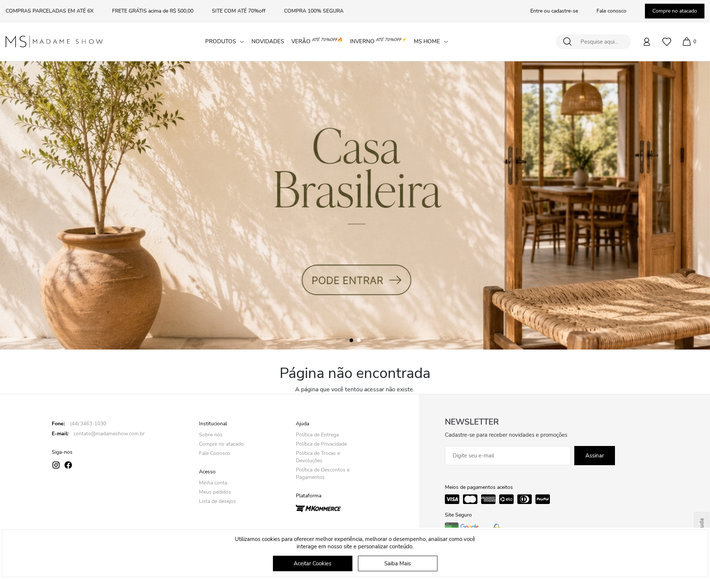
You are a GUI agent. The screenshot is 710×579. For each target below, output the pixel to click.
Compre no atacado (674, 10)
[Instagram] (56, 465)
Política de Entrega (317, 434)
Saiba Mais (397, 563)
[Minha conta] (646, 41)
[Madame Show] (54, 41)
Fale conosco (611, 10)
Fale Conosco (214, 453)
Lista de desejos (217, 501)
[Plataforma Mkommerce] (318, 507)
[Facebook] (68, 465)
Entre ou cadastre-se (554, 10)
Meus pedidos (215, 491)
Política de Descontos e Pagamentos (322, 473)
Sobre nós (211, 434)
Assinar (594, 455)
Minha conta (213, 482)
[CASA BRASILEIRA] (355, 205)
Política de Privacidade (321, 443)
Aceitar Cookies (312, 563)
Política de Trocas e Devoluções (318, 457)
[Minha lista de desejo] (666, 41)
